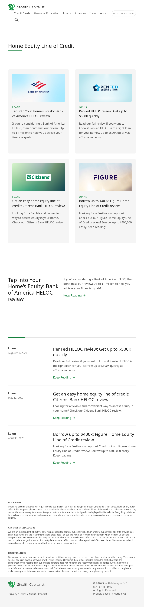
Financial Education (47, 13)
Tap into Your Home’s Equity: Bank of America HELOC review (33, 289)
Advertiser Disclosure (123, 13)
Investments (98, 13)
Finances (80, 13)
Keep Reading (72, 295)
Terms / (24, 594)
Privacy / (14, 594)
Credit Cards (22, 13)
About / (33, 594)
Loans (67, 13)
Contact (42, 594)
